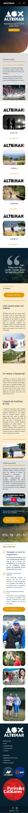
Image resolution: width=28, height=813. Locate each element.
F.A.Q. (5, 743)
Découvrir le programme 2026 (12, 520)
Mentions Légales (9, 762)
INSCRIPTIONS (14, 30)
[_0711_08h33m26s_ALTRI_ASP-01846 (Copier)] (14, 99)
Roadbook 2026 (8, 746)
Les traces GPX (8, 748)
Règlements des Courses (11, 758)
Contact (6, 750)
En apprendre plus (13, 609)
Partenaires (7, 760)
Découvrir (13, 138)
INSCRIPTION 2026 (13, 295)
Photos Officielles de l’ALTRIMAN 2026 (13, 65)
